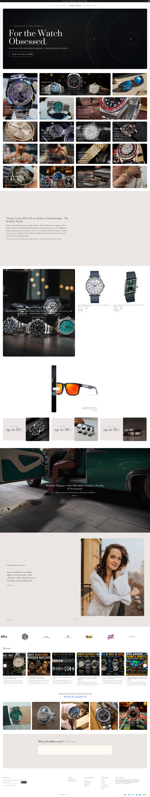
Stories (6, 648)
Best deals (63, 5)
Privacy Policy (103, 784)
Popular (57, 5)
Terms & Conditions (104, 786)
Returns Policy (86, 784)
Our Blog (103, 781)
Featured (94, 5)
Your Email (6, 782)
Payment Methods (87, 781)
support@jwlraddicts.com (72, 781)
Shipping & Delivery (87, 783)
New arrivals (87, 5)
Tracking (85, 786)
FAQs (85, 779)
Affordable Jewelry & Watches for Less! (75, 694)
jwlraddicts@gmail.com (72, 779)
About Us (103, 779)
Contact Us (103, 783)
